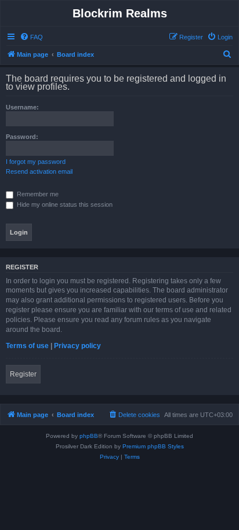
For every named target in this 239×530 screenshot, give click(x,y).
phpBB (88, 436)
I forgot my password (36, 161)
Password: (22, 136)
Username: (22, 107)
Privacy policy (77, 346)
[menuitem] (31, 37)
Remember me (37, 194)
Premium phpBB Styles (153, 446)
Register (23, 374)
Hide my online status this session (64, 204)
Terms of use (27, 346)
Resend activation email (39, 171)
